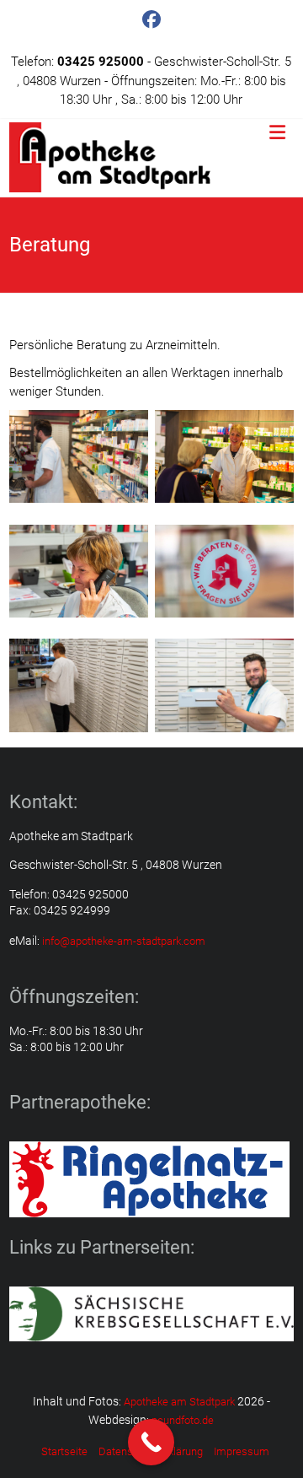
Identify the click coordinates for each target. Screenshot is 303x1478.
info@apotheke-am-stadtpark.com (123, 941)
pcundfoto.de (183, 1420)
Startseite (64, 1451)
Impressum (241, 1451)
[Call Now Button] (151, 1442)
